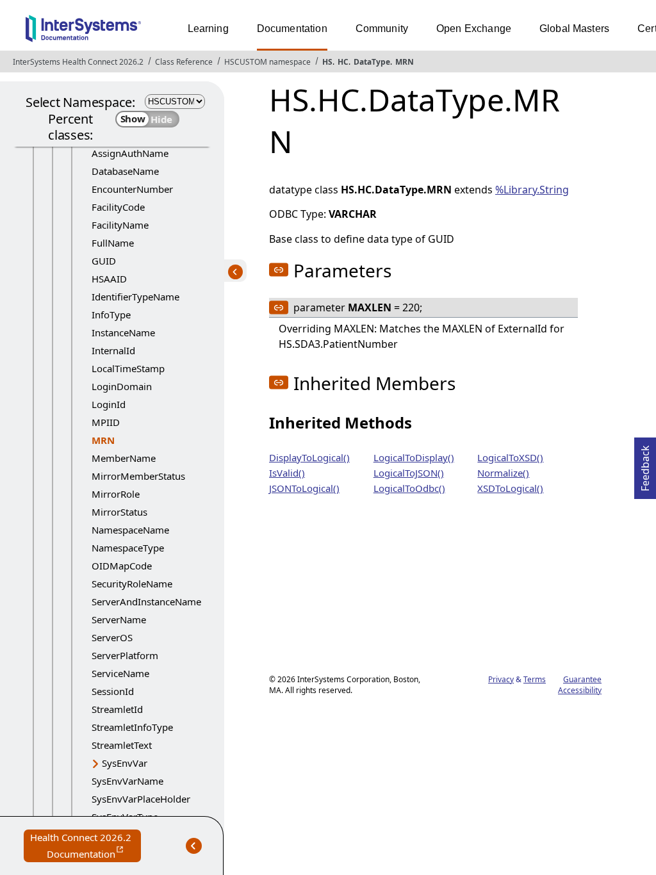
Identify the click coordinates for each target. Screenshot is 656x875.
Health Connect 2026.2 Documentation (85, 846)
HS (327, 61)
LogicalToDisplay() (413, 457)
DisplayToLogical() (309, 457)
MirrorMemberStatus (138, 476)
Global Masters (574, 28)
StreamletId (117, 709)
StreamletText (122, 745)
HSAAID (109, 278)
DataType (372, 61)
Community (382, 28)
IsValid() (287, 472)
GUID (104, 260)
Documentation (292, 28)
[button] (278, 269)
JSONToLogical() (304, 488)
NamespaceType (128, 547)
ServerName (119, 619)
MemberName (124, 458)
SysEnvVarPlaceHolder (141, 798)
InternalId (113, 350)
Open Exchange (473, 28)
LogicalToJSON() (408, 472)
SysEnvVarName (127, 780)
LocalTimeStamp (128, 368)
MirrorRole (116, 493)
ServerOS (112, 637)
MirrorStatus (119, 511)
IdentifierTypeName (135, 296)
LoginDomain (122, 386)
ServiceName (120, 673)
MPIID (106, 422)
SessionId (113, 691)
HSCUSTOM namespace (267, 61)
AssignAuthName (130, 153)
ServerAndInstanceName (146, 601)
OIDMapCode (122, 565)
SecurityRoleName (132, 583)
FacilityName (120, 224)
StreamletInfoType (132, 727)
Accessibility (580, 690)
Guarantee (582, 679)
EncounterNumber (132, 189)
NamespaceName (130, 529)
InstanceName (123, 332)
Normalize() (503, 472)
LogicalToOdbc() (409, 488)
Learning (208, 28)
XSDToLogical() (510, 488)
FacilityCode (118, 206)
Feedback (645, 464)
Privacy (501, 679)
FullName (113, 242)
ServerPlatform (125, 655)
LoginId (109, 404)
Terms (534, 679)
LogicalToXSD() (510, 457)
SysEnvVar (124, 762)
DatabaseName (125, 171)
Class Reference (184, 61)
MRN (404, 61)
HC (343, 61)
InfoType (111, 314)
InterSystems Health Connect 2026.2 (78, 61)
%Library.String (532, 190)
